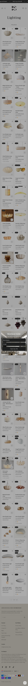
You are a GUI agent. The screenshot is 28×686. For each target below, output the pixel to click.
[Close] (25, 332)
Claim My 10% (14, 349)
